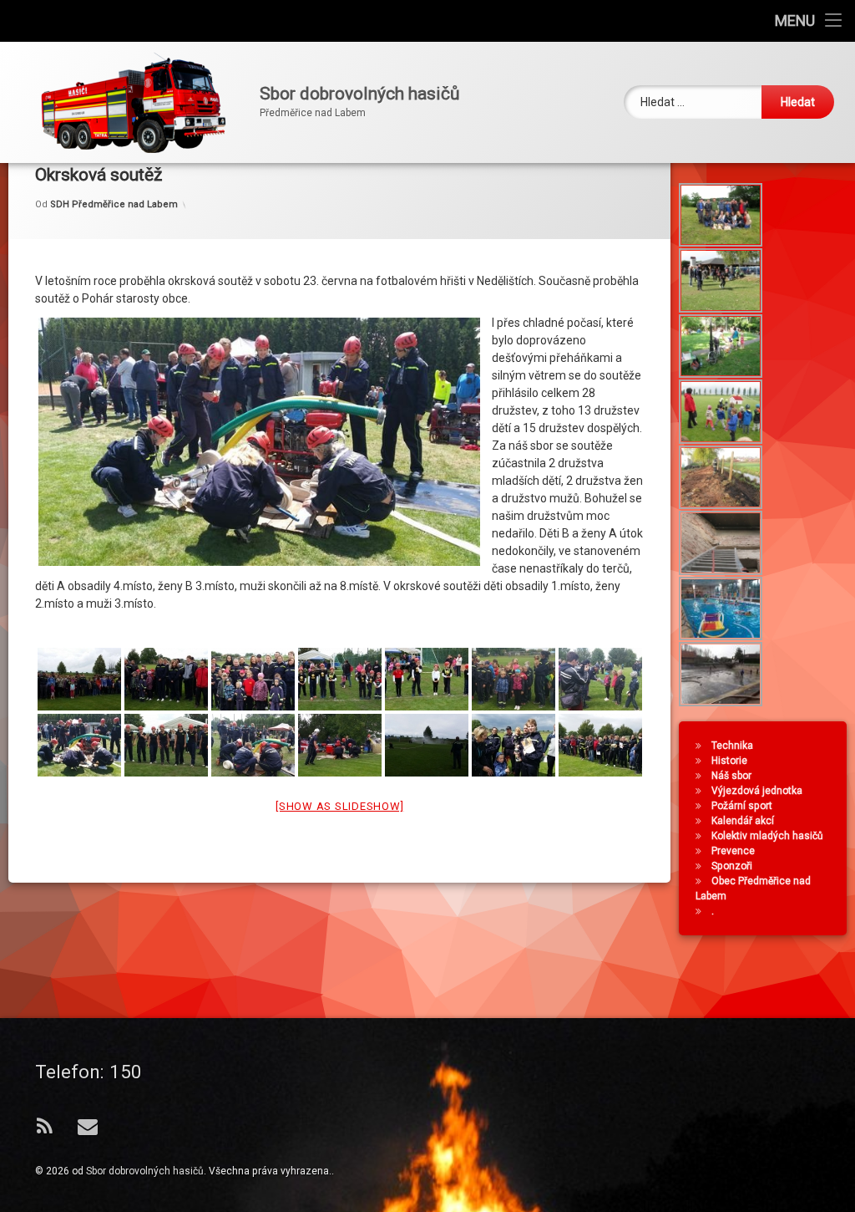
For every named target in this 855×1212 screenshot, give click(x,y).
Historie (729, 760)
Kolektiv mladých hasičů (767, 836)
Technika (732, 745)
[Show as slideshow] (339, 806)
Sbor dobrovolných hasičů (145, 1171)
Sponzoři (731, 866)
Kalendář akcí (742, 821)
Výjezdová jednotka (756, 791)
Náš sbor (731, 776)
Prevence (733, 851)
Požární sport (741, 806)
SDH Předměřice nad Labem (114, 204)
